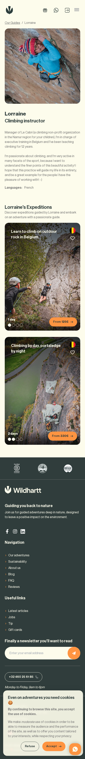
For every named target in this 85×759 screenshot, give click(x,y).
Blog (11, 574)
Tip (10, 623)
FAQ (11, 580)
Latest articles (18, 611)
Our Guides (12, 22)
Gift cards (15, 629)
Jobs (11, 617)
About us (14, 568)
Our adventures (18, 555)
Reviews (14, 586)
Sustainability (17, 561)
